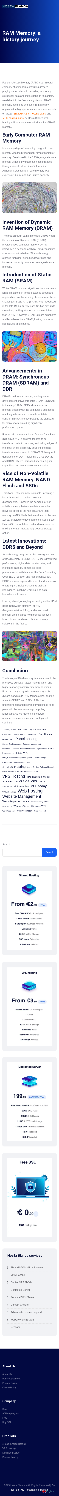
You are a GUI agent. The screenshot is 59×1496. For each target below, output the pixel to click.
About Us (7, 1374)
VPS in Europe (9, 781)
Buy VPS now (35, 730)
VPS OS (24, 781)
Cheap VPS (6, 734)
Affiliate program (10, 1413)
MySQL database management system (17, 758)
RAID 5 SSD (7, 762)
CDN (44, 730)
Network (15, 1327)
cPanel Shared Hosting (14, 1443)
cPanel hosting (25, 739)
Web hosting (30, 791)
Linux (51, 748)
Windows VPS (38, 806)
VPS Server (7, 786)
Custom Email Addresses (12, 744)
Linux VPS (22, 752)
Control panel (30, 734)
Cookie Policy (9, 1387)
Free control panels (27, 749)
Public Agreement (11, 1378)
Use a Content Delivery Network (40, 767)
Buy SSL (6, 1422)
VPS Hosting (13, 776)
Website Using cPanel (40, 802)
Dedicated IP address (10, 749)
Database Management (32, 744)
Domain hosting (10, 1457)
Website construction (22, 1319)
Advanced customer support (26, 1312)
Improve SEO (42, 749)
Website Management (21, 796)
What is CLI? (7, 806)
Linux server (8, 753)
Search (6, 844)
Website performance (15, 801)
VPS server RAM (21, 786)
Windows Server (22, 806)
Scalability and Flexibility (22, 762)
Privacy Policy (9, 1383)
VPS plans (38, 781)
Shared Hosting (14, 766)
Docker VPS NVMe (21, 1282)
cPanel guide (7, 739)
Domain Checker (20, 1304)
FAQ (4, 1417)
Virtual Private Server (10, 772)
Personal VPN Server (23, 1297)
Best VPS (22, 729)
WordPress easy (8, 811)
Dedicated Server (20, 1290)
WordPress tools (40, 811)
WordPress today (24, 811)
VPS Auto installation (29, 772)
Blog (4, 1409)
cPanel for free (45, 734)
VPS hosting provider (38, 776)
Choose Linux (18, 734)
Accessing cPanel (9, 730)
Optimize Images (40, 758)
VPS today (39, 786)
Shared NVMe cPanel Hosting (27, 1267)
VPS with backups (9, 792)
